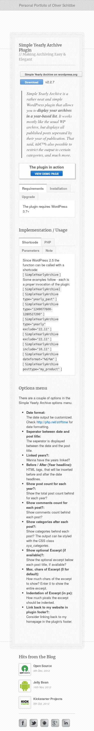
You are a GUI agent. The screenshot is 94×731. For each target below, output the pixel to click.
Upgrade (28, 196)
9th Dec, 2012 (41, 670)
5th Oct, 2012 (41, 704)
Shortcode (30, 242)
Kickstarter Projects (47, 698)
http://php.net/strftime (52, 422)
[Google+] (55, 723)
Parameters (30, 250)
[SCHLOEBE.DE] (47, 21)
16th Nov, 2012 (42, 687)
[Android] (44, 723)
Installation (58, 188)
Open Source (42, 666)
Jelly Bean (40, 682)
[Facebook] (23, 723)
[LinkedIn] (66, 723)
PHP (47, 242)
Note (49, 250)
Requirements (33, 188)
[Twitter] (34, 723)
